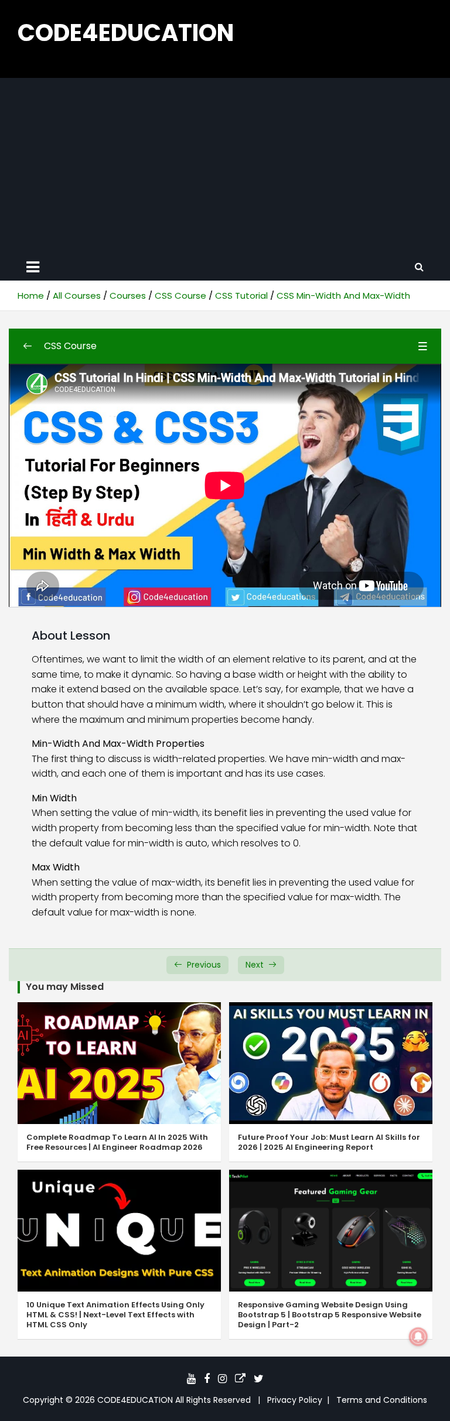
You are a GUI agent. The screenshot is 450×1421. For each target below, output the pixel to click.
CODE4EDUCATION (126, 32)
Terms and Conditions (381, 1400)
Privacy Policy (294, 1400)
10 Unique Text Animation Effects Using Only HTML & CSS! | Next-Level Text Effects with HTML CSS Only (115, 1314)
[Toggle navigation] (33, 267)
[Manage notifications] (418, 1336)
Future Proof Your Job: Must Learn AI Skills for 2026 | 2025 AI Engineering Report (329, 1142)
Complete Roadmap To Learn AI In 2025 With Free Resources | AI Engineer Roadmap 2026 (117, 1142)
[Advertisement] (225, 166)
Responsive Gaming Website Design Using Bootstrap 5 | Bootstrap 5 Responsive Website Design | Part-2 (329, 1314)
